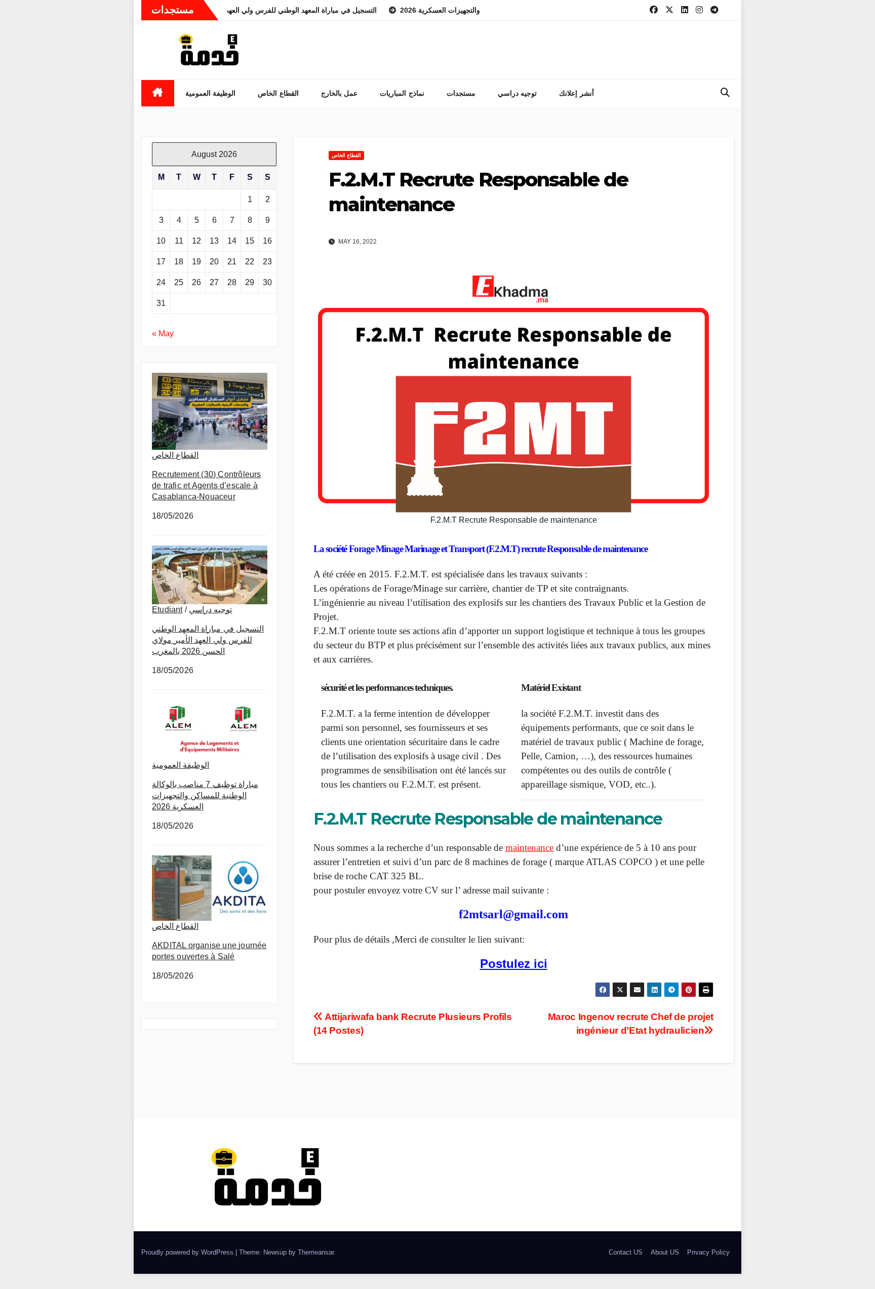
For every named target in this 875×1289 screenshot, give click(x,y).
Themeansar (316, 1252)
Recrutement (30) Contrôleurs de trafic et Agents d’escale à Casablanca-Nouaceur (206, 485)
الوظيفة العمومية (210, 93)
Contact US (626, 1252)
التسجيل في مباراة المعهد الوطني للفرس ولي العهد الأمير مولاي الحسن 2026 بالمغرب (208, 639)
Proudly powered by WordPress (188, 1252)
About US (665, 1252)
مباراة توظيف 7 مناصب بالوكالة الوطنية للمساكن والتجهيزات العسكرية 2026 (205, 795)
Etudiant (167, 609)
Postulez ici (513, 963)
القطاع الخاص (278, 93)
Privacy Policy (708, 1252)
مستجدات (461, 93)
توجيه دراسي (517, 93)
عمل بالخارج (339, 93)
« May (163, 333)
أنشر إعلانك (576, 93)
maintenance (529, 847)
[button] (725, 93)
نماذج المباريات (402, 93)
